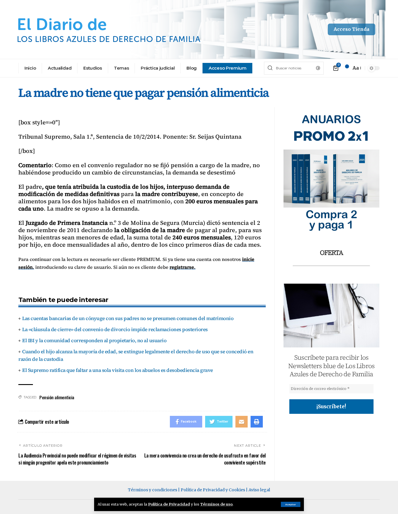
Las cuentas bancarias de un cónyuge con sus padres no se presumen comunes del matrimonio (127, 318)
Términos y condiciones (152, 489)
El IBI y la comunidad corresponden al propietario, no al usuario (94, 340)
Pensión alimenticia (56, 397)
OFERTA (331, 252)
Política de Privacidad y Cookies (213, 489)
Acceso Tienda (351, 29)
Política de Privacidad (169, 504)
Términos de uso (216, 504)
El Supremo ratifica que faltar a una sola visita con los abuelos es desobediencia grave (117, 370)
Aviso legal (259, 489)
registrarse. (183, 267)
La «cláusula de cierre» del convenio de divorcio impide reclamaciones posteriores (115, 329)
